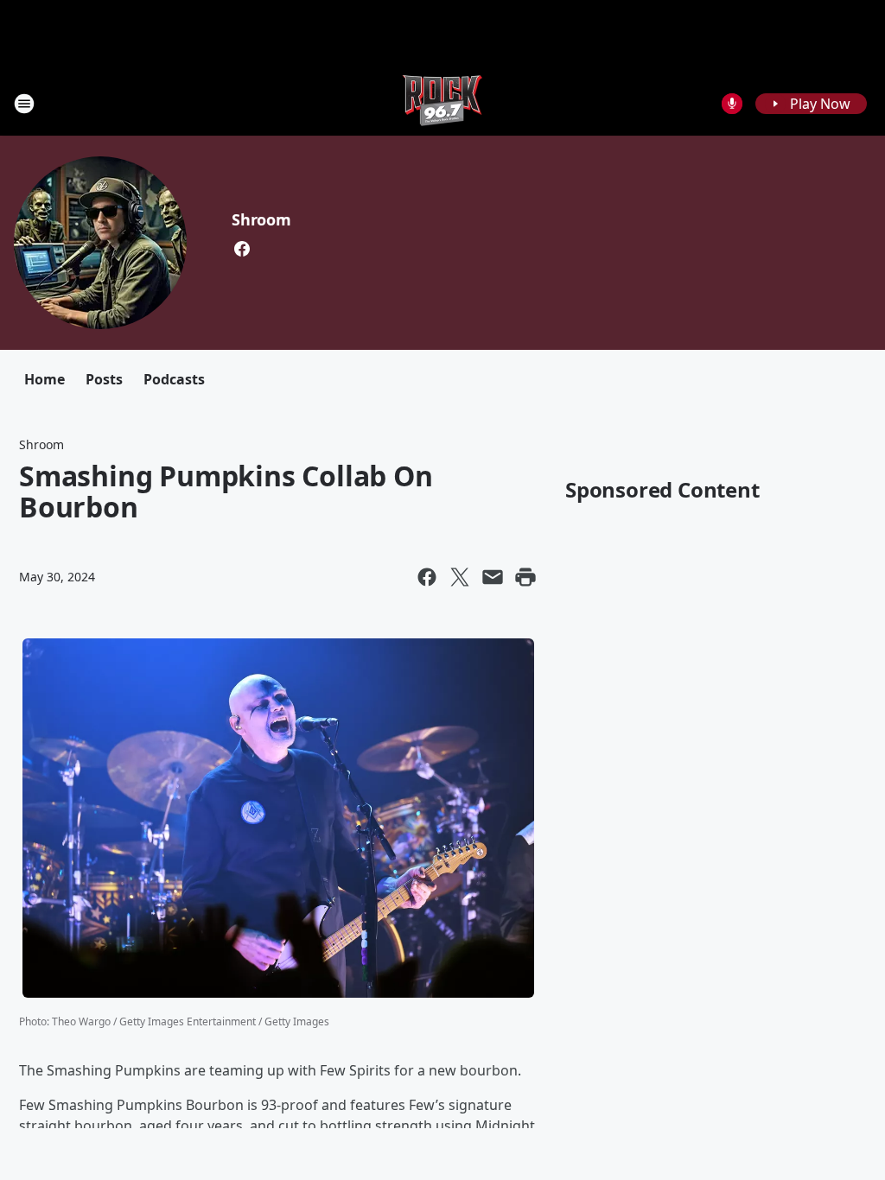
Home (44, 379)
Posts (104, 379)
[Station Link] (442, 103)
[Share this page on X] (460, 577)
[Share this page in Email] (493, 577)
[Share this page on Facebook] (427, 577)
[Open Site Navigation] (24, 103)
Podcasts (174, 379)
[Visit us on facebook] (242, 248)
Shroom (261, 219)
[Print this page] (525, 577)
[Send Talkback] (732, 103)
